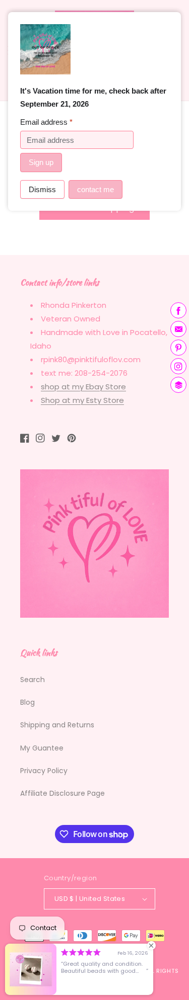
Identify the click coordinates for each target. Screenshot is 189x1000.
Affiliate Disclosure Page (62, 793)
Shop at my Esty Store (82, 400)
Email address (46, 122)
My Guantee (42, 748)
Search (32, 680)
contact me (95, 189)
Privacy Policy (44, 771)
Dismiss (42, 189)
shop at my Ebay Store (83, 386)
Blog (27, 702)
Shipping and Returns (57, 725)
